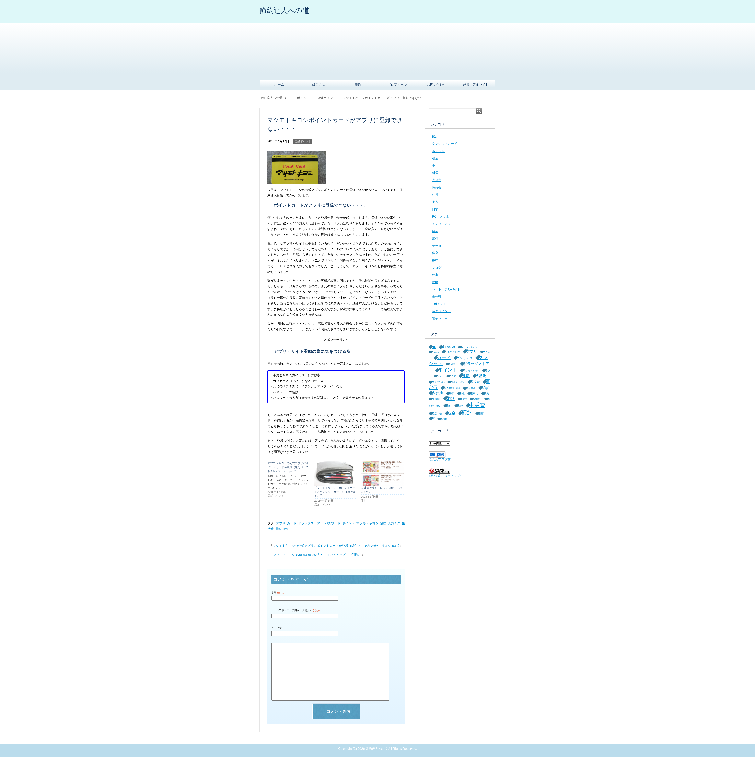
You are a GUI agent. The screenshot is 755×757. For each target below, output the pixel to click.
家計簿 (437, 393)
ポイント (348, 523)
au (434, 347)
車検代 (444, 419)
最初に (474, 393)
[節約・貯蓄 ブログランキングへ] (439, 471)
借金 (435, 253)
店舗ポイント (303, 141)
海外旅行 (477, 399)
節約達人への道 (284, 10)
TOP (277, 98)
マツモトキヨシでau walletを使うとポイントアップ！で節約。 (317, 554)
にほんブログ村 (440, 459)
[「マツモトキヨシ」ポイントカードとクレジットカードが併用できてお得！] (335, 473)
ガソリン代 (464, 358)
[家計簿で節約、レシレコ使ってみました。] (382, 473)
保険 (435, 282)
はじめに (318, 84)
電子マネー (440, 318)
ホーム (279, 84)
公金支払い (438, 382)
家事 (485, 388)
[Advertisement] (377, 51)
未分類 (436, 296)
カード (291, 523)
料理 (435, 173)
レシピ (440, 376)
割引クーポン (457, 382)
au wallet (448, 347)
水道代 (463, 399)
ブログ (436, 267)
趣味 (435, 260)
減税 (448, 405)
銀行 (435, 238)
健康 (383, 523)
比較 (450, 398)
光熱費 (436, 180)
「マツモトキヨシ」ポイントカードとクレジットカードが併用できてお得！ (334, 491)
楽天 (486, 393)
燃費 (460, 405)
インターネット (443, 224)
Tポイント (439, 304)
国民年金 (470, 388)
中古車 (452, 376)
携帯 (451, 393)
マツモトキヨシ (367, 523)
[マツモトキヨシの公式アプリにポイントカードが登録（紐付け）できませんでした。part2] (290, 479)
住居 (435, 194)
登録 (278, 529)
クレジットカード (444, 143)
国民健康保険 (452, 388)
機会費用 (436, 399)
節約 (358, 84)
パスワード (333, 523)
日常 (435, 209)
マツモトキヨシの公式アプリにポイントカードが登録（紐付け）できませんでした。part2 (336, 545)
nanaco (435, 352)
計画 (481, 413)
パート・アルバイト (446, 289)
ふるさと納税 (452, 351)
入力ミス (394, 523)
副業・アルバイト (475, 84)
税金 (435, 158)
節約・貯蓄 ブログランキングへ (445, 475)
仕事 (435, 274)
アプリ (280, 523)
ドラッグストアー (310, 523)
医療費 (436, 187)
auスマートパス (469, 347)
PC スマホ (440, 216)
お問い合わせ (436, 84)
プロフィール (397, 84)
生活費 (477, 405)
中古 (435, 202)
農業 (435, 231)
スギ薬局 (453, 364)
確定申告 (437, 413)
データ (436, 245)
